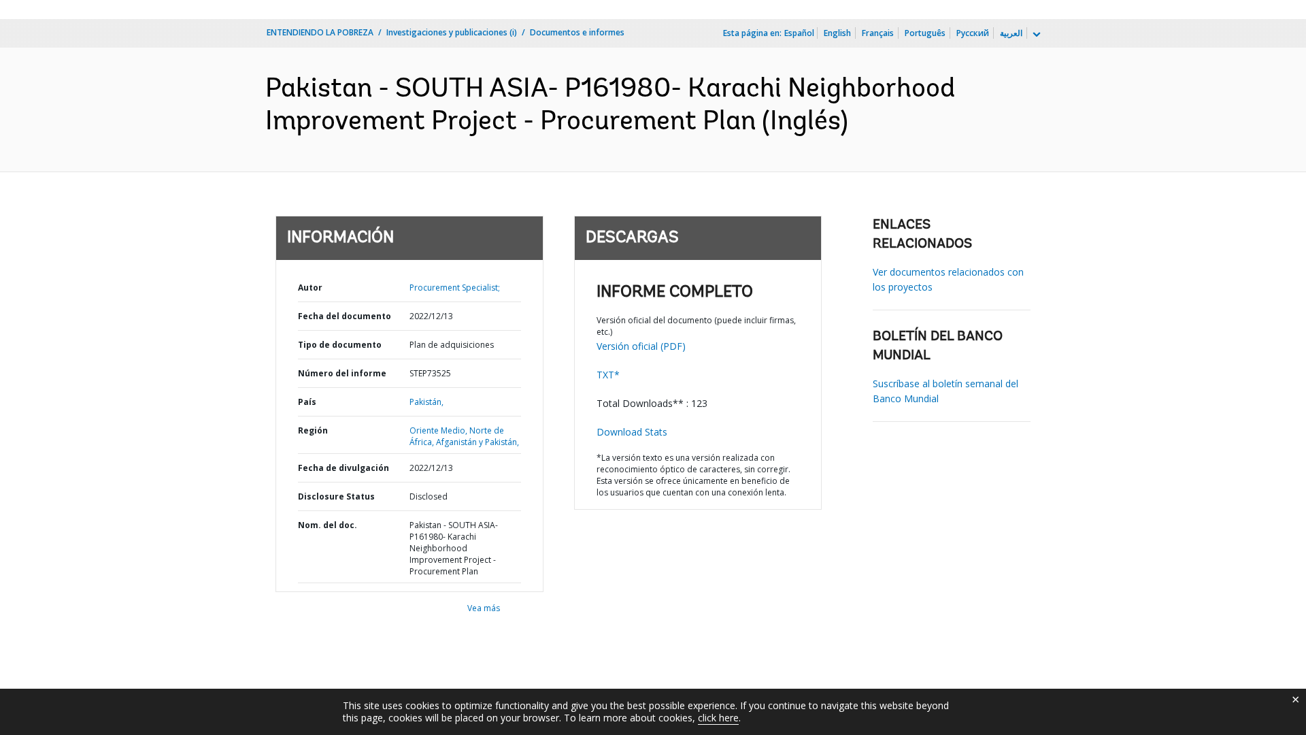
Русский (972, 33)
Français (878, 33)
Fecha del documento (344, 316)
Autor (310, 287)
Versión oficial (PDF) (641, 346)
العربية (1011, 33)
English (837, 33)
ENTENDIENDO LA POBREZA (320, 32)
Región (313, 430)
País (307, 402)
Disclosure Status (336, 496)
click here (718, 717)
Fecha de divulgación (343, 468)
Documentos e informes (577, 32)
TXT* (608, 374)
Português (925, 33)
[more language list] (1035, 34)
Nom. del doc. (327, 525)
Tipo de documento (340, 344)
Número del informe (342, 373)
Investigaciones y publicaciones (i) (451, 32)
